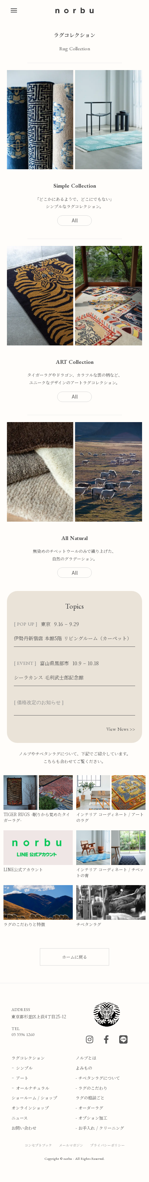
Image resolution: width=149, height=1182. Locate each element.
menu (14, 10)
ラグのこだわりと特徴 (24, 924)
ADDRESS (20, 1009)
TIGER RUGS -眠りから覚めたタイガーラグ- (36, 817)
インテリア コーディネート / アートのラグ (110, 817)
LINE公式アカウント (23, 869)
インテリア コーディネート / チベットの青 (110, 872)
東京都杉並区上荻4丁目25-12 (38, 1016)
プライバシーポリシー (107, 1145)
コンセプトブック (38, 1145)
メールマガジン (71, 1145)
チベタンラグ (88, 924)
